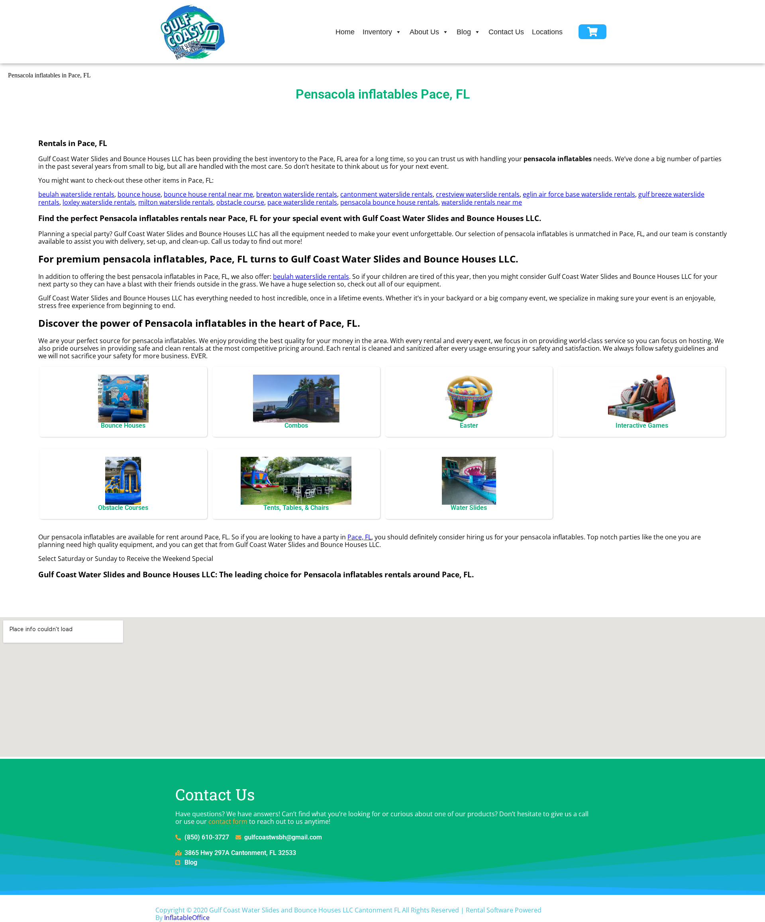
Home (345, 32)
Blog (464, 32)
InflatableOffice (187, 917)
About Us (424, 32)
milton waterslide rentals (175, 202)
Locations (547, 32)
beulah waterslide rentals (76, 194)
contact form (227, 821)
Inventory (377, 32)
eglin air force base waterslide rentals (579, 194)
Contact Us (506, 32)
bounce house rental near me (208, 194)
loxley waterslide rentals (99, 202)
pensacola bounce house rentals (389, 202)
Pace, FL (359, 537)
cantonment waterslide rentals (386, 194)
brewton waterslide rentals (296, 194)
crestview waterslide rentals (478, 194)
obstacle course (240, 202)
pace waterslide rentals (302, 202)
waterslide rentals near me (481, 202)
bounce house (139, 194)
